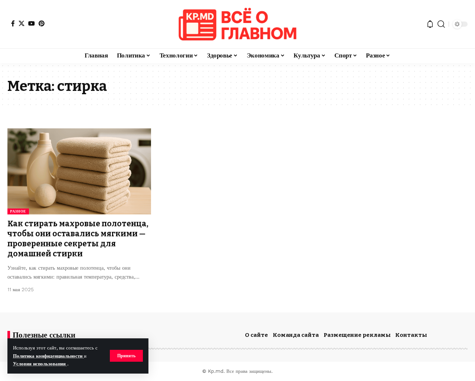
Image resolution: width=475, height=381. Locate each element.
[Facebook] (13, 23)
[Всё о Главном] (237, 24)
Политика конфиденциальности (48, 356)
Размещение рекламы (357, 335)
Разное (18, 211)
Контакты (411, 335)
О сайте (256, 335)
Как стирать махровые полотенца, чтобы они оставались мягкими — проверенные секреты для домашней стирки (77, 239)
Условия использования (40, 364)
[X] (21, 23)
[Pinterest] (41, 23)
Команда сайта (296, 335)
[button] (126, 356)
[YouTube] (31, 23)
